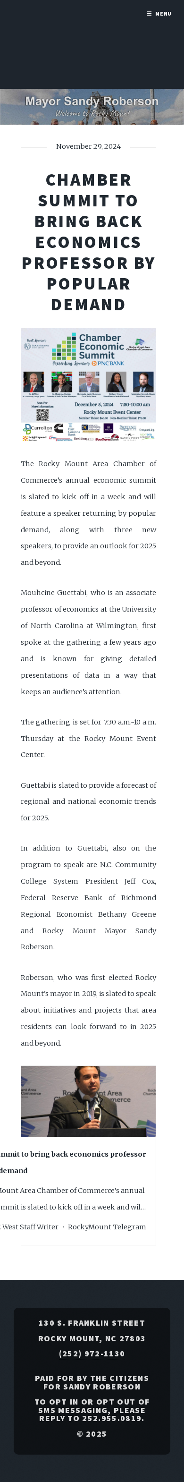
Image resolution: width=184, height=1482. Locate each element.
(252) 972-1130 (92, 1353)
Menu (163, 13)
